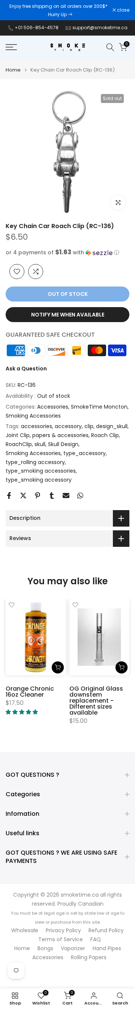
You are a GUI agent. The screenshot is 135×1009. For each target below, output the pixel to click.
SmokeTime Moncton (99, 406)
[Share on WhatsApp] (80, 495)
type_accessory (84, 453)
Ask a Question (26, 368)
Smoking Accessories (33, 415)
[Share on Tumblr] (51, 495)
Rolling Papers (88, 957)
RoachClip (19, 444)
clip (88, 426)
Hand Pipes (107, 948)
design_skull (112, 426)
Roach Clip (105, 435)
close (122, 10)
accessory (68, 426)
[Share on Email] (66, 495)
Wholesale (24, 930)
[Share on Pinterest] (37, 495)
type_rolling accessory (35, 462)
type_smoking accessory (39, 480)
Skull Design (63, 444)
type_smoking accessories (41, 471)
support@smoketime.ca (100, 27)
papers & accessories (60, 435)
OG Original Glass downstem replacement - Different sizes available (96, 700)
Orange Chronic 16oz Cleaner (30, 691)
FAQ (95, 939)
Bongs (45, 948)
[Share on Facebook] (9, 495)
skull (39, 444)
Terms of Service (60, 939)
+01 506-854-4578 (36, 27)
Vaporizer (73, 948)
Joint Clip (18, 435)
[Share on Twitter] (23, 495)
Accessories (52, 406)
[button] (67, 253)
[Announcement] (59, 10)
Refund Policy (106, 930)
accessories (36, 426)
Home (13, 69)
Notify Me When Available (67, 314)
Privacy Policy (63, 930)
